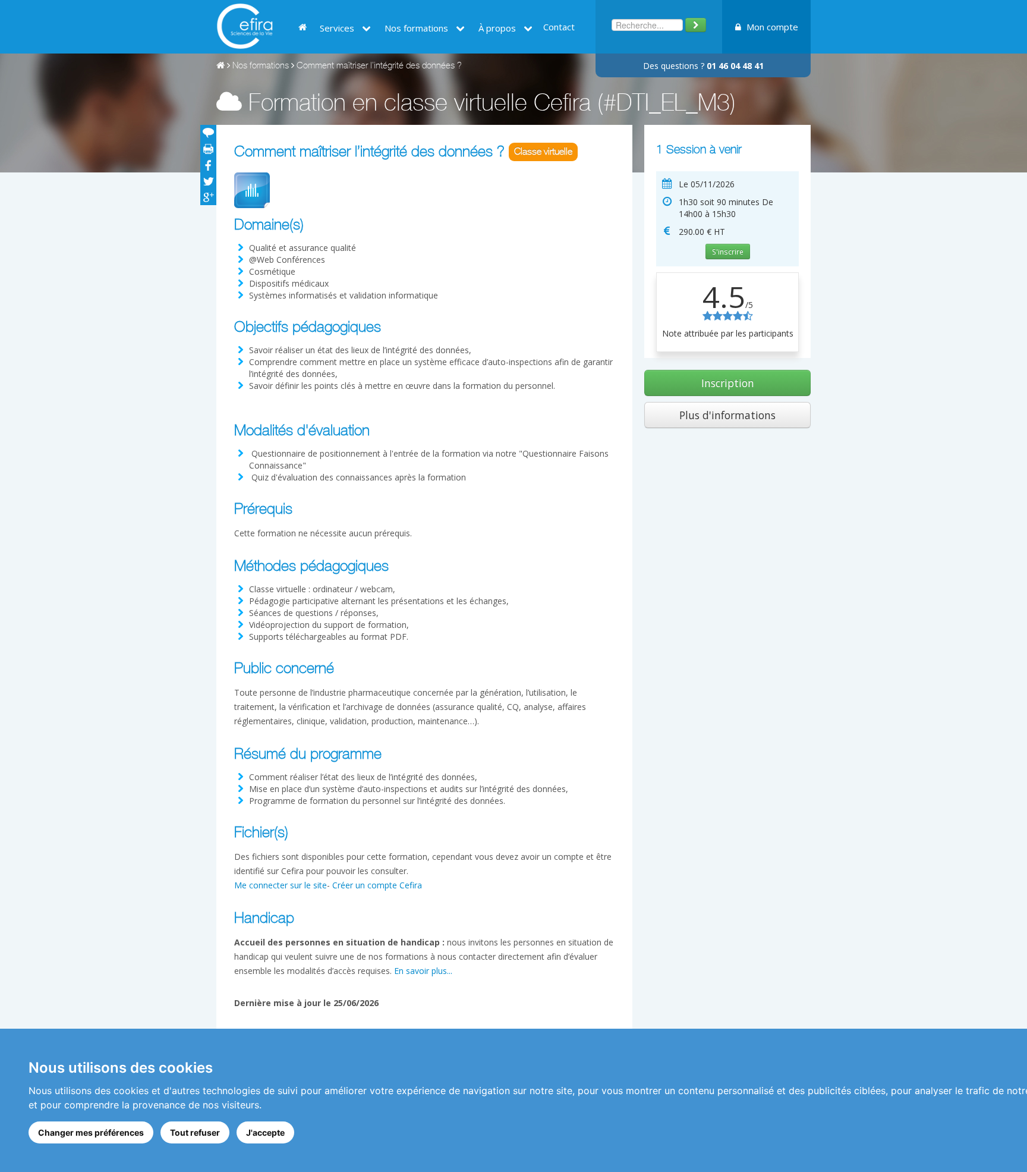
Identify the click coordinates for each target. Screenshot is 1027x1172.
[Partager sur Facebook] (208, 165)
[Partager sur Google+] (208, 197)
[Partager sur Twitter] (208, 181)
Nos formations (260, 66)
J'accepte (265, 1132)
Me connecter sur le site (280, 885)
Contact (559, 27)
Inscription (727, 383)
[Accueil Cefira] (244, 25)
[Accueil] (220, 66)
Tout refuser (195, 1132)
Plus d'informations (727, 415)
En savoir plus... (423, 970)
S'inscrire (728, 251)
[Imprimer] (208, 149)
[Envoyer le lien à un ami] (208, 133)
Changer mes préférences (91, 1132)
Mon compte (771, 27)
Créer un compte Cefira (377, 885)
